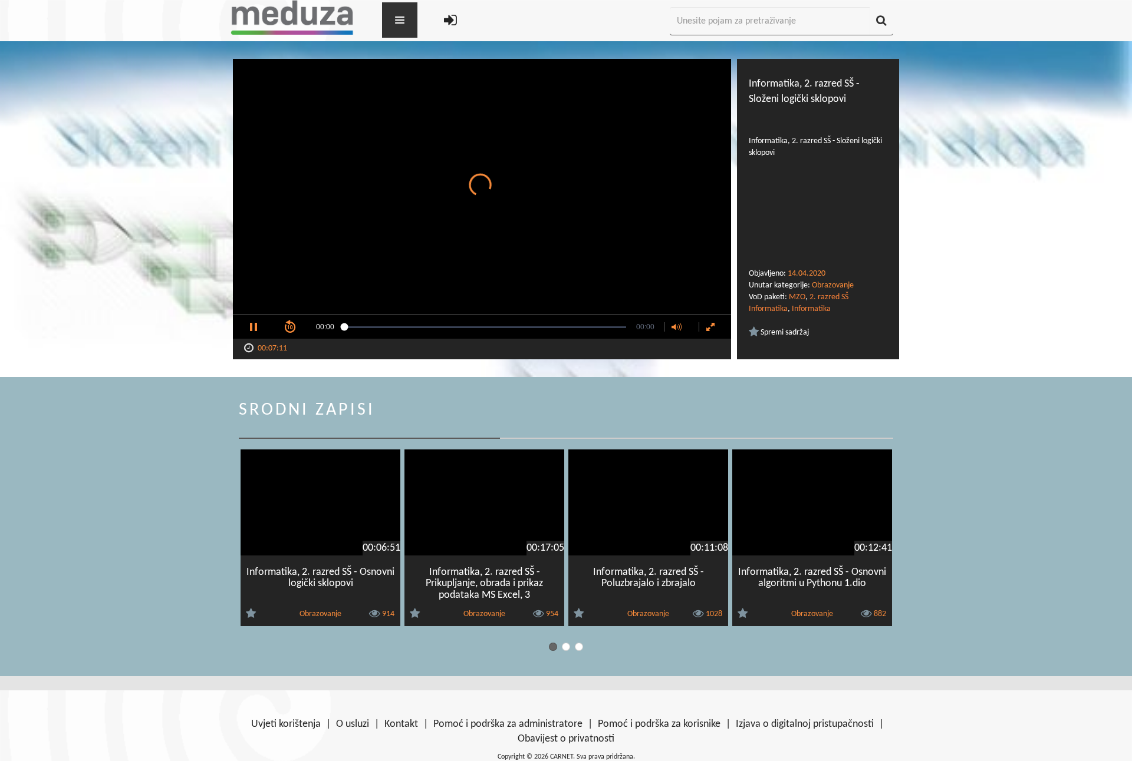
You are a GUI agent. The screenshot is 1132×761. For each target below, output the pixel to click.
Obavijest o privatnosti (566, 739)
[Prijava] (450, 21)
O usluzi (352, 724)
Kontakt (401, 724)
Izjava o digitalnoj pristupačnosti (805, 724)
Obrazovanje (833, 285)
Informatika (811, 309)
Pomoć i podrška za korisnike (659, 724)
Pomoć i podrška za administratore (508, 724)
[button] (253, 327)
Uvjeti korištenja (286, 724)
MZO (797, 297)
